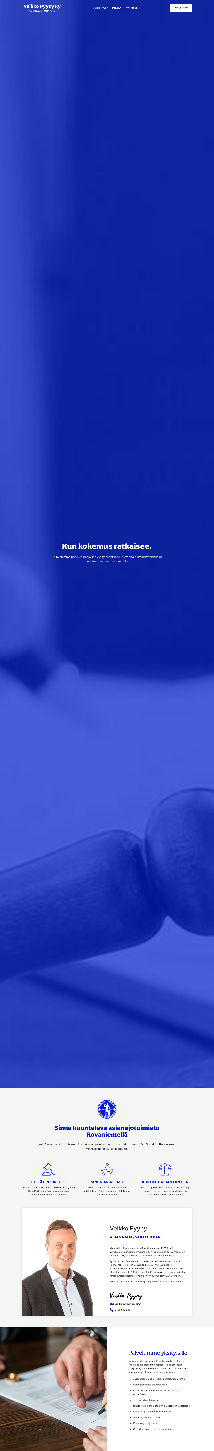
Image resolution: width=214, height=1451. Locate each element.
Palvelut (116, 8)
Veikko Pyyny (100, 8)
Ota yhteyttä (181, 8)
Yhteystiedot (132, 8)
